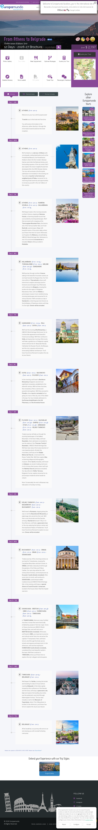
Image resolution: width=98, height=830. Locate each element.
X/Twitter (79, 806)
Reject (64, 824)
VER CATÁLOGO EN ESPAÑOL (22, 2)
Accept (89, 824)
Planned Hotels (30, 94)
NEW (37, 7)
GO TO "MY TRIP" (36, 2)
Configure (76, 824)
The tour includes (50, 94)
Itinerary (12, 94)
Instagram (79, 802)
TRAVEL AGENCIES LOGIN (38, 824)
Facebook (79, 798)
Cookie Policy (89, 820)
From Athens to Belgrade (25, 39)
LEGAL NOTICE (53, 824)
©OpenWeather (38, 750)
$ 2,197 (88, 47)
